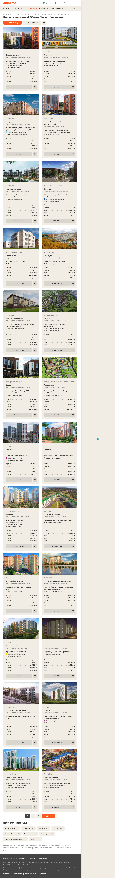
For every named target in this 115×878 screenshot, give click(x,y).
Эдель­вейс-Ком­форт (14, 581)
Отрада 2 (47, 318)
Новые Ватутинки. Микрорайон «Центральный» (57, 123)
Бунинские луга (12, 55)
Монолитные (30, 834)
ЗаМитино (48, 189)
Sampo (8, 385)
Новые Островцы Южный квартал (58, 581)
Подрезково (49, 385)
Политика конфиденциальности (24, 874)
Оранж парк (11, 450)
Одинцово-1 (49, 55)
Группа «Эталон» (12, 834)
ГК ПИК (58, 828)
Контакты (6, 874)
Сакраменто (11, 256)
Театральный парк (13, 189)
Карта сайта (43, 874)
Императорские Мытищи (16, 710)
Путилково (48, 710)
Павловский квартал (14, 318)
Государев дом (12, 122)
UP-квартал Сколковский (16, 646)
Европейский (49, 646)
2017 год (43, 828)
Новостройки (11, 828)
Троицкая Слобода (52, 514)
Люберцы (9, 514)
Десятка (47, 450)
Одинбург (48, 256)
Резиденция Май (51, 777)
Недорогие (28, 828)
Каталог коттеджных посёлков (51, 8)
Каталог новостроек (29, 8)
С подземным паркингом (15, 839)
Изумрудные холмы (14, 777)
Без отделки (47, 834)
